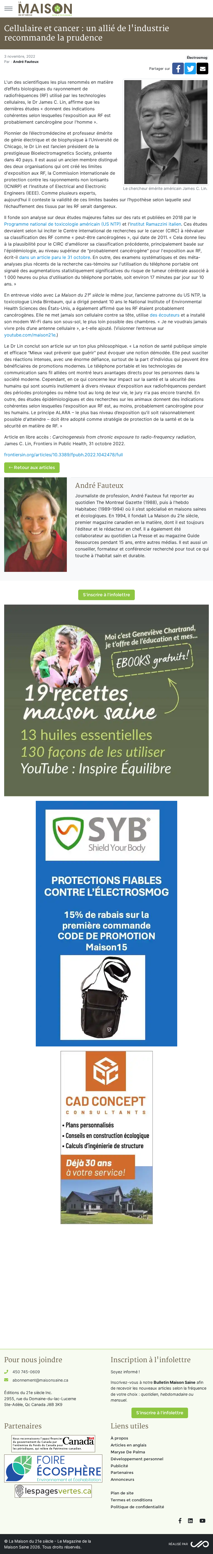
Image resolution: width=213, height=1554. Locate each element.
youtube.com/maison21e (29, 335)
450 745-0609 (26, 1371)
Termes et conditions (131, 1499)
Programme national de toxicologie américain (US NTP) (62, 224)
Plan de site (122, 1493)
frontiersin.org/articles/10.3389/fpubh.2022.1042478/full (63, 454)
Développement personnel (137, 1458)
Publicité (119, 1465)
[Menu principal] (8, 9)
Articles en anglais (128, 1445)
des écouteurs (164, 315)
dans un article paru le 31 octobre (54, 257)
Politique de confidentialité (137, 1506)
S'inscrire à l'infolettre (106, 594)
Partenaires (122, 1472)
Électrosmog (197, 57)
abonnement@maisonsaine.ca (40, 1380)
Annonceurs (122, 1479)
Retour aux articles (34, 467)
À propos (119, 1438)
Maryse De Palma (128, 1451)
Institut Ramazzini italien (155, 224)
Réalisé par (178, 1544)
